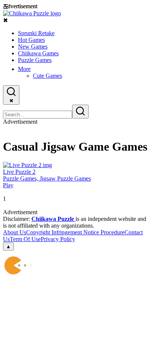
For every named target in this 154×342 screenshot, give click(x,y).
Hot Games (31, 40)
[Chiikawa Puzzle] (32, 13)
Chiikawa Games (38, 53)
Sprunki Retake (36, 33)
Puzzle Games (35, 60)
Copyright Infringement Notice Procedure (75, 232)
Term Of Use (25, 239)
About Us (14, 232)
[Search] (80, 111)
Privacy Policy (58, 239)
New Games (32, 46)
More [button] (24, 69)
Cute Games (47, 76)
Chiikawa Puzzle (53, 219)
